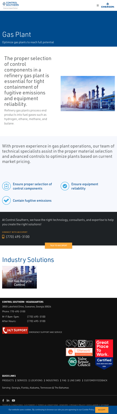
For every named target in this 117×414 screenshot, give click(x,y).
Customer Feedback (95, 380)
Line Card (75, 380)
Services (22, 380)
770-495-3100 (17, 311)
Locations (36, 380)
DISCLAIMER (93, 405)
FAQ (64, 380)
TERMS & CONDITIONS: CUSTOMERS (19, 405)
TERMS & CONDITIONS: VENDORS (53, 405)
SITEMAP (105, 405)
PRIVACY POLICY (77, 405)
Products (8, 380)
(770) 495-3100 (17, 236)
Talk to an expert (58, 245)
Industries (52, 380)
